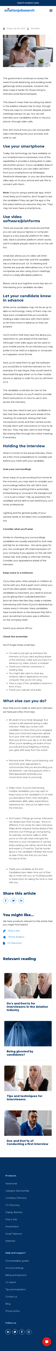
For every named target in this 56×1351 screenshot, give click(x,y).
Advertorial (11, 1183)
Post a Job (11, 1219)
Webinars (10, 1241)
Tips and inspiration (15, 1289)
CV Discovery (12, 1205)
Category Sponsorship (17, 1190)
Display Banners (13, 1212)
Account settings (14, 1268)
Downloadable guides (17, 1260)
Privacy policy (12, 1311)
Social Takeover (13, 1233)
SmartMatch (12, 1226)
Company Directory (16, 1198)
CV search (10, 1282)
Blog (7, 1303)
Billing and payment (16, 1275)
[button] (46, 1341)
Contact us (11, 1296)
